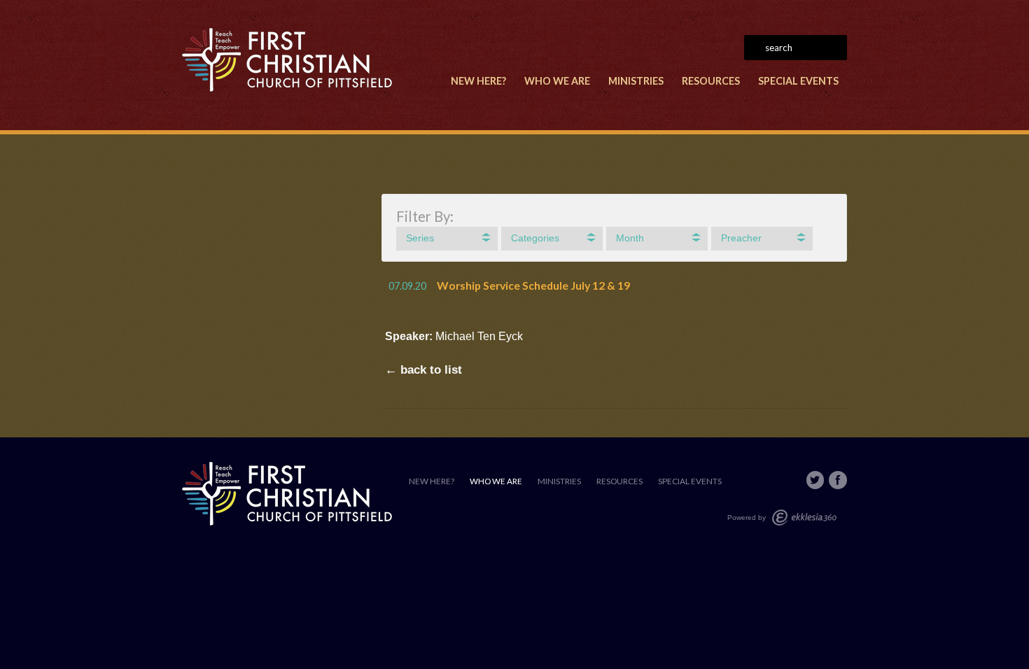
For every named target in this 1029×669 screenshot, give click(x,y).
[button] (447, 239)
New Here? (478, 81)
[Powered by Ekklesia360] (804, 517)
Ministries (636, 81)
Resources (711, 81)
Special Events (798, 81)
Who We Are (557, 81)
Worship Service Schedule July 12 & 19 (533, 285)
